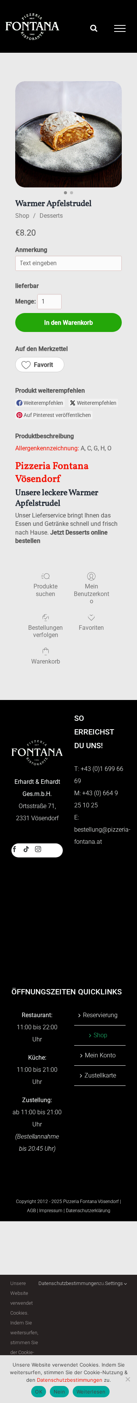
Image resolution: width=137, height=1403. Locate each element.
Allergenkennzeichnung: (47, 448)
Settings (114, 1283)
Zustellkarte (100, 1075)
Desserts (51, 215)
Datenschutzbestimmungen (68, 1283)
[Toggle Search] (93, 28)
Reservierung (100, 1015)
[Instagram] (38, 849)
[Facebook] (14, 849)
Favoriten (91, 627)
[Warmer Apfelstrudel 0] (68, 134)
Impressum (50, 1210)
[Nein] (127, 1379)
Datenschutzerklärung (88, 1210)
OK (38, 1392)
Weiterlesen (91, 1392)
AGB (31, 1210)
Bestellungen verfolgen (45, 631)
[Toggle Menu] (120, 28)
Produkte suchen (45, 590)
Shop (22, 215)
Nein (59, 1392)
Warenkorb (45, 661)
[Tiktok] (26, 849)
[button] (39, 364)
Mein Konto (100, 1055)
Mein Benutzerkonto (91, 593)
